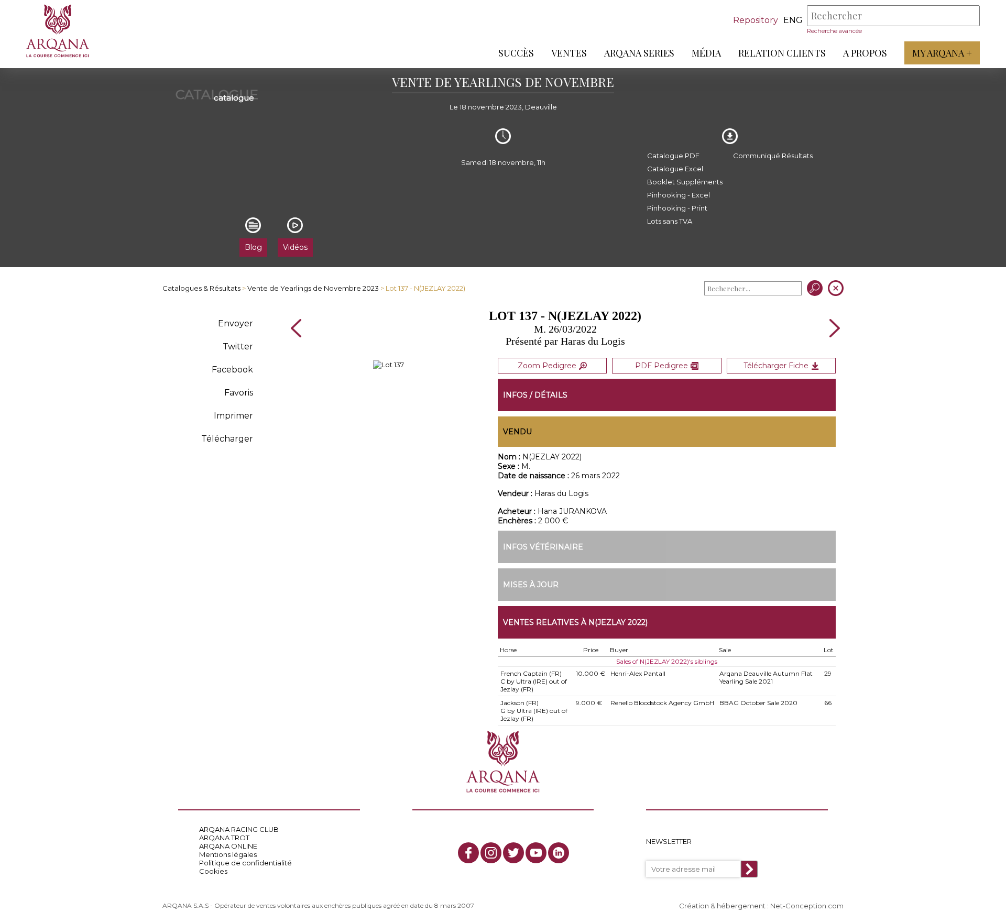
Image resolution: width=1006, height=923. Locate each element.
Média (706, 53)
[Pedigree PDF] (388, 364)
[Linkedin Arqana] (558, 852)
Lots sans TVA (669, 221)
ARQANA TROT (224, 837)
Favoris (238, 393)
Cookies (213, 871)
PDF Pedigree (661, 365)
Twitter (238, 346)
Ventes (569, 53)
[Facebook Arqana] (468, 852)
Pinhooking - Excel (678, 195)
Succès (516, 53)
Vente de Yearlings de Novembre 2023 (313, 288)
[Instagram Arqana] (490, 852)
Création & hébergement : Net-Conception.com (761, 906)
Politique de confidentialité (245, 863)
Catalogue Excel (675, 168)
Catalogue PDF (673, 155)
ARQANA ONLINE (228, 846)
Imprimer (233, 416)
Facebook (232, 370)
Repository (755, 20)
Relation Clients (782, 53)
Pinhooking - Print (677, 208)
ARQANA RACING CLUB (239, 829)
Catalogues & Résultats (201, 288)
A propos (865, 53)
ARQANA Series (639, 53)
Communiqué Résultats (773, 155)
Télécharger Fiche (775, 365)
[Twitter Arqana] (513, 852)
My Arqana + (942, 53)
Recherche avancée (834, 31)
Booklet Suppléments (685, 182)
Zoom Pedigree (547, 365)
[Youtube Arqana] (536, 852)
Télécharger (227, 439)
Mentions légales (228, 854)
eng (793, 20)
